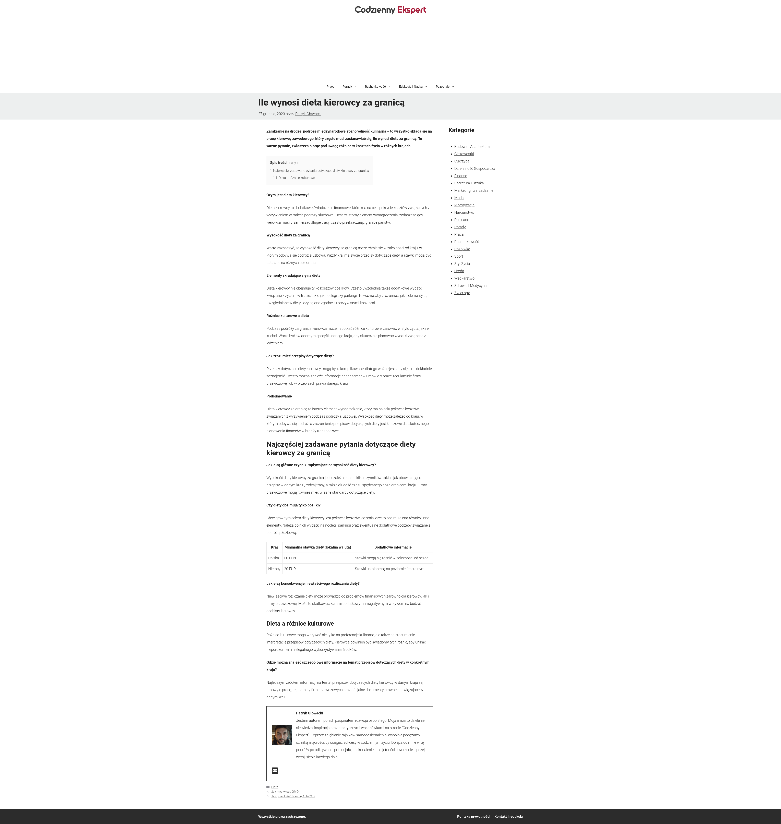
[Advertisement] (390, 50)
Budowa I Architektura (472, 146)
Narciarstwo (464, 212)
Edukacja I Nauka (411, 86)
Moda (459, 198)
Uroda (459, 271)
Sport (458, 256)
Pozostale (442, 86)
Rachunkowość (375, 86)
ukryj (293, 163)
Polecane (461, 220)
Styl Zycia (462, 263)
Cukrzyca (461, 161)
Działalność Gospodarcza (474, 168)
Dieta (274, 787)
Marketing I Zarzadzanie (473, 190)
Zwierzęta (462, 293)
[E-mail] (275, 772)
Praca (330, 86)
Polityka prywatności (473, 816)
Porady (347, 86)
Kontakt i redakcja (508, 816)
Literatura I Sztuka (469, 183)
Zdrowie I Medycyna (470, 285)
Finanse (460, 176)
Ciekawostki (464, 154)
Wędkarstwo (464, 278)
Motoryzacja (464, 205)
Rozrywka (462, 249)
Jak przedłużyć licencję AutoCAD (293, 796)
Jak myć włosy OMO (285, 792)
